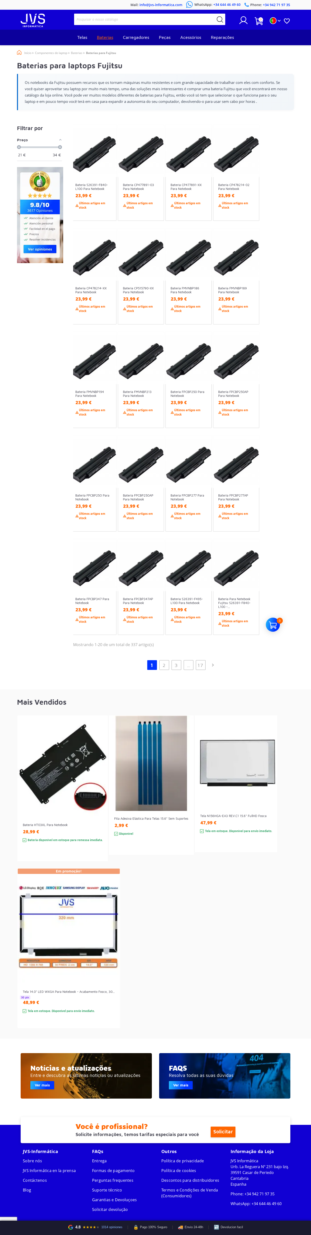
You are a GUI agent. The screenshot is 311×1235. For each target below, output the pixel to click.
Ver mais (42, 1085)
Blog (27, 1190)
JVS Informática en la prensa (49, 1170)
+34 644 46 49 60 (266, 1203)
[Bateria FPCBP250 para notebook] (203, 388)
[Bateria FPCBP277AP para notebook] (250, 492)
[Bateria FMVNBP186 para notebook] (203, 285)
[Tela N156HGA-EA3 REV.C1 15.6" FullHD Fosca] (268, 792)
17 (201, 665)
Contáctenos (35, 1180)
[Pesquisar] (220, 19)
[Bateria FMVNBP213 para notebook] (155, 388)
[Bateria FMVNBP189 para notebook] (250, 285)
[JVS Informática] (33, 26)
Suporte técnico (107, 1190)
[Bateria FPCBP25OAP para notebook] (155, 492)
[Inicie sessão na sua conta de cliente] (243, 22)
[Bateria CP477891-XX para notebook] (203, 181)
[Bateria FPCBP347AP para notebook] (155, 595)
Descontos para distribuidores (190, 1180)
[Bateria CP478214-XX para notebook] (108, 285)
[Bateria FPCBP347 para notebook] (108, 595)
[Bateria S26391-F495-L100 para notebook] (203, 595)
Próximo (213, 665)
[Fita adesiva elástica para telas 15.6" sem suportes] (185, 793)
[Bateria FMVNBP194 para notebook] (108, 388)
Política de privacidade (182, 1161)
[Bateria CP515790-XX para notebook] (155, 285)
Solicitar (223, 1132)
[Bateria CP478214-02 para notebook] (250, 181)
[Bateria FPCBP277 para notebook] (203, 492)
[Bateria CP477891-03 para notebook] (155, 181)
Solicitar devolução (110, 1209)
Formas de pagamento (113, 1170)
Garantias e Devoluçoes (114, 1199)
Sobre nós (32, 1161)
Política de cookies (178, 1170)
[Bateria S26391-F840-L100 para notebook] (108, 181)
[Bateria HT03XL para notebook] (99, 796)
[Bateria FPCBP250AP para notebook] (250, 388)
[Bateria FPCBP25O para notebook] (108, 492)
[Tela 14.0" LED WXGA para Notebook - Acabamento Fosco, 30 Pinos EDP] (111, 956)
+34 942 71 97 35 (259, 1194)
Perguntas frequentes (112, 1180)
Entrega (99, 1161)
